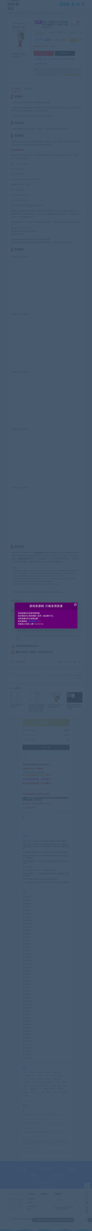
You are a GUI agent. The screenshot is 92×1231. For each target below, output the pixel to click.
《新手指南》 (32, 621)
